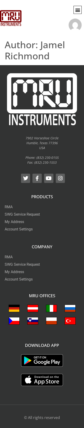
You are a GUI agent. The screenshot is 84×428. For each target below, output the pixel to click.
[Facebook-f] (37, 178)
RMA (9, 207)
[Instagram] (60, 178)
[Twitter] (25, 178)
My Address (14, 222)
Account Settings (19, 229)
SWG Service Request (22, 214)
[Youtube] (48, 178)
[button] (78, 10)
